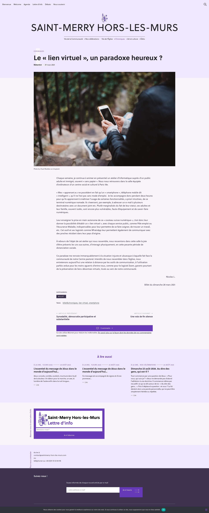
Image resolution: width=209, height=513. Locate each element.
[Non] (206, 510)
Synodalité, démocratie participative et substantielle (76, 318)
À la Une (37, 365)
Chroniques (120, 39)
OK (164, 509)
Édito (143, 39)
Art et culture (132, 39)
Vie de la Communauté (73, 39)
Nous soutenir (59, 4)
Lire (37, 385)
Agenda (27, 4)
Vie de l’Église (107, 39)
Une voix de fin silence (141, 316)
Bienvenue (6, 4)
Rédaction (38, 64)
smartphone (94, 303)
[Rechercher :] (204, 4)
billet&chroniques (70, 303)
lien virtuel (83, 303)
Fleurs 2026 (48, 365)
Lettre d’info (37, 4)
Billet (61, 296)
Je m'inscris (127, 490)
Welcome (17, 4)
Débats (48, 4)
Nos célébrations (92, 39)
